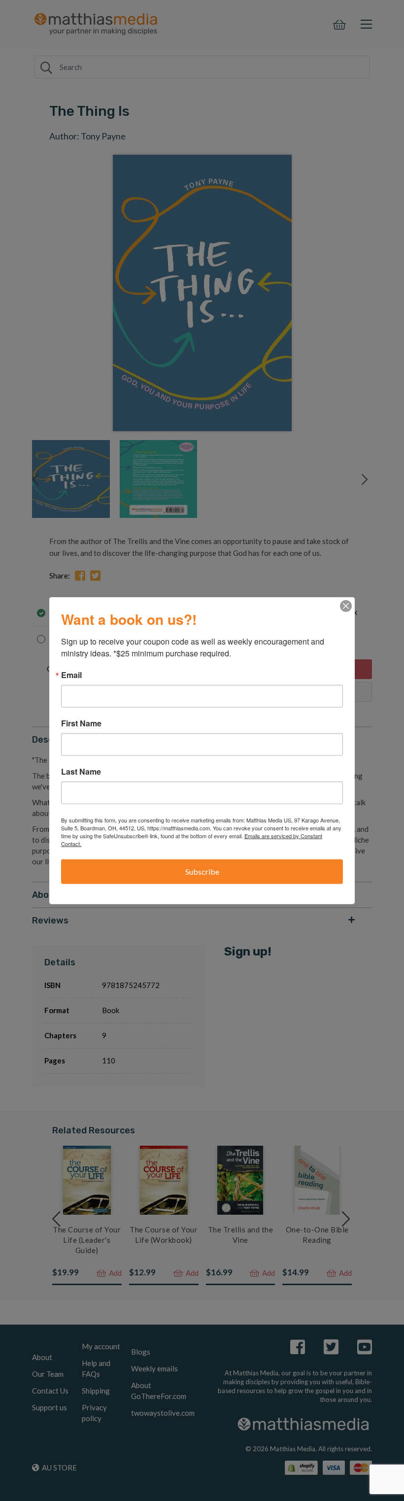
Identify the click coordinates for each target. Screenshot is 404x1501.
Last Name (81, 772)
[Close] (346, 606)
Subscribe (202, 871)
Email (71, 675)
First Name (81, 723)
